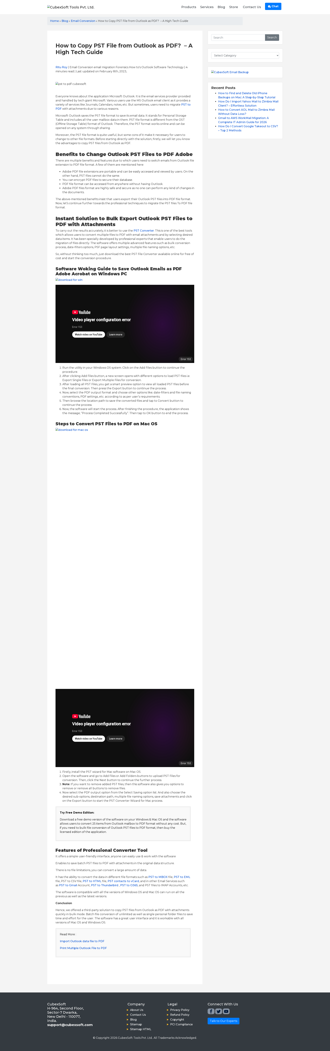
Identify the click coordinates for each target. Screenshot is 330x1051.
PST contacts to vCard (123, 881)
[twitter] (218, 1011)
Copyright (177, 1019)
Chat (274, 6)
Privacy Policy (179, 1010)
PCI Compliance (181, 1024)
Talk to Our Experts (223, 1021)
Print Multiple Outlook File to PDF (83, 948)
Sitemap (136, 1024)
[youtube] (226, 1011)
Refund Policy (179, 1014)
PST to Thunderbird (104, 885)
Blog (221, 7)
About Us (136, 1010)
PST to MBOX (158, 877)
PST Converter (144, 230)
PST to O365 (129, 885)
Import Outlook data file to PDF (82, 941)
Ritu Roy (61, 67)
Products (188, 7)
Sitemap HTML (140, 1029)
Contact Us (252, 7)
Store (233, 7)
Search (272, 37)
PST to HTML (92, 881)
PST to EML (182, 877)
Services (206, 7)
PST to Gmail (68, 885)
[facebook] (211, 1011)
